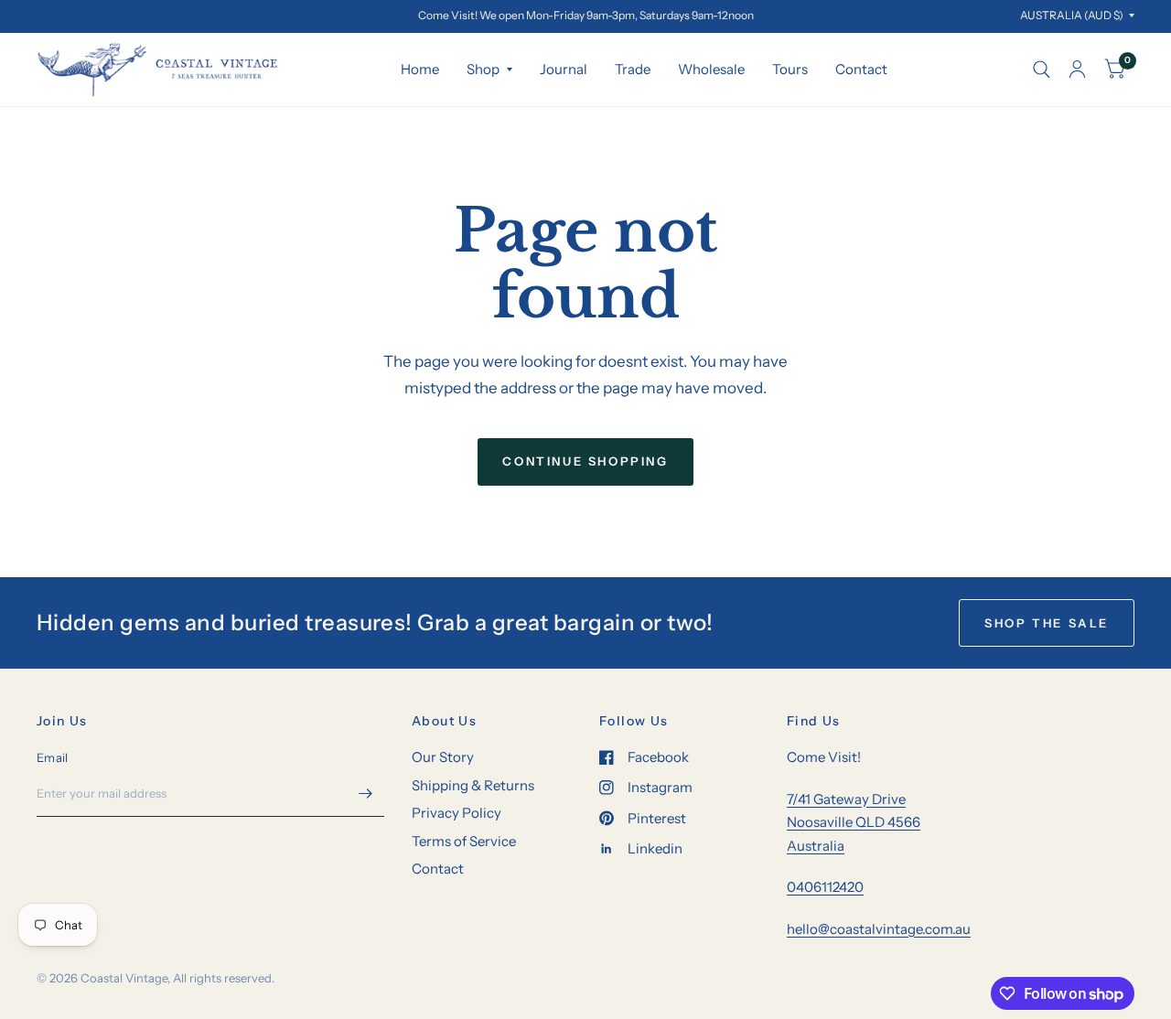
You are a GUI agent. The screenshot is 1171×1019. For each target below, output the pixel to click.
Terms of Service (464, 841)
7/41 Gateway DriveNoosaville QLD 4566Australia (853, 822)
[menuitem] (420, 69)
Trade (632, 69)
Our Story (443, 757)
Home (420, 69)
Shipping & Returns (473, 785)
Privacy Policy (456, 812)
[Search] (1041, 69)
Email (52, 757)
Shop (483, 69)
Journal (563, 69)
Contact (861, 69)
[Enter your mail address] (366, 793)
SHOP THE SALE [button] (1046, 623)
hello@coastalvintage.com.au (879, 929)
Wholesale (711, 69)
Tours (790, 69)
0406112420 (825, 887)
